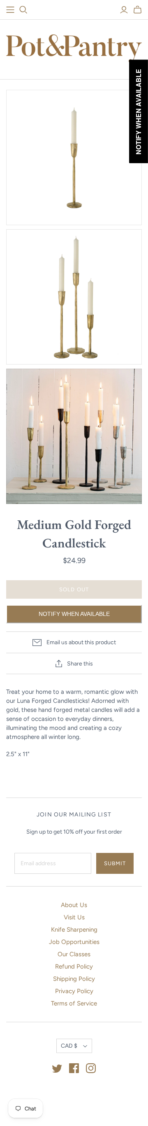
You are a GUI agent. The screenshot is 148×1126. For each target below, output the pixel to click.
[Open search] (23, 10)
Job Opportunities (74, 942)
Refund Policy (74, 966)
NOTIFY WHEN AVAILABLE (74, 614)
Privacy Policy (74, 991)
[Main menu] (10, 10)
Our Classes (74, 954)
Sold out (73, 589)
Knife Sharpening (74, 929)
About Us (74, 905)
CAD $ (69, 1045)
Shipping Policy (74, 978)
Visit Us (74, 917)
